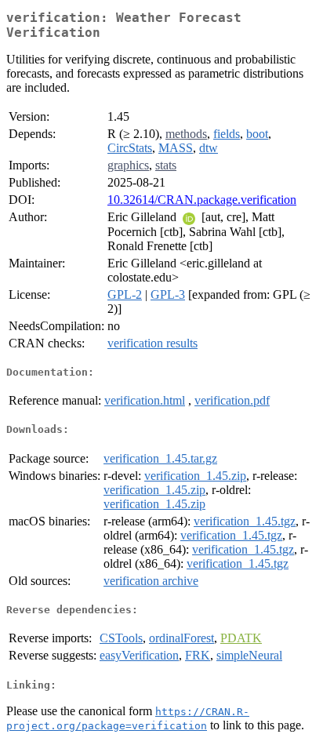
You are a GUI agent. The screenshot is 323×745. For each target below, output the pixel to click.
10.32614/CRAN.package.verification (201, 199)
